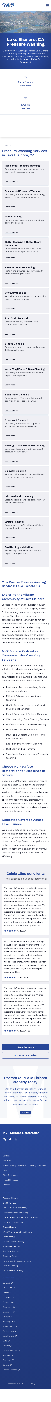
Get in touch (25, 1112)
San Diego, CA (9, 1322)
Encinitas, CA (8, 1302)
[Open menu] (47, 5)
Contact (6, 1156)
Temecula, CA (8, 1360)
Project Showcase (10, 1180)
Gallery (5, 1170)
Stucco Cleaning (9, 1227)
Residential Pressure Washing (15, 1208)
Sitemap (6, 1185)
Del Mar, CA (8, 1293)
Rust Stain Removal (11, 1251)
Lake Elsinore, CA (10, 1336)
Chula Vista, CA (9, 1288)
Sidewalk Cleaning (10, 1266)
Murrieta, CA (8, 1355)
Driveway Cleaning (10, 1198)
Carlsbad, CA (8, 1283)
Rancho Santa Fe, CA (11, 1350)
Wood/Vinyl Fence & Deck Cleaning (17, 1232)
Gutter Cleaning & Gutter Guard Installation (21, 1217)
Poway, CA (7, 1317)
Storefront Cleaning (11, 1256)
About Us (7, 1161)
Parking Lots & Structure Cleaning (17, 1261)
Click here (25, 108)
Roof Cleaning (9, 1237)
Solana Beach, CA (10, 1326)
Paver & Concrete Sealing (13, 1242)
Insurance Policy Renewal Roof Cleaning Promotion (24, 1165)
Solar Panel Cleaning (11, 1246)
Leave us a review (27, 1055)
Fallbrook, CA (8, 1346)
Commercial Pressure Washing (15, 1213)
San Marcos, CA (9, 1331)
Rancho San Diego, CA (12, 1370)
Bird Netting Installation (13, 1222)
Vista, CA (6, 1341)
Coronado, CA (8, 1297)
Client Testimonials (10, 1175)
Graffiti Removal (9, 1203)
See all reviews (25, 1047)
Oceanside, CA (9, 1312)
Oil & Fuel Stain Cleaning (13, 1271)
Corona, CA (7, 1365)
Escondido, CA (9, 1307)
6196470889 (25, 86)
